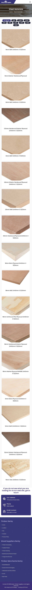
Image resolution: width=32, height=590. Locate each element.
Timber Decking (6, 550)
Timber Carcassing (6, 545)
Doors (3, 573)
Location (4, 528)
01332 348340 (10, 506)
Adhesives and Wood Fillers (9, 570)
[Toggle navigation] (30, 2)
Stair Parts (4, 576)
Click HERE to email (11, 512)
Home (11, 12)
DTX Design (14, 587)
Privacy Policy (5, 536)
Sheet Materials (6, 564)
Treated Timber (6, 547)
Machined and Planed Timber (9, 553)
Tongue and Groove (7, 556)
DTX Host (25, 587)
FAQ (3, 531)
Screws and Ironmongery (8, 567)
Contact (4, 534)
